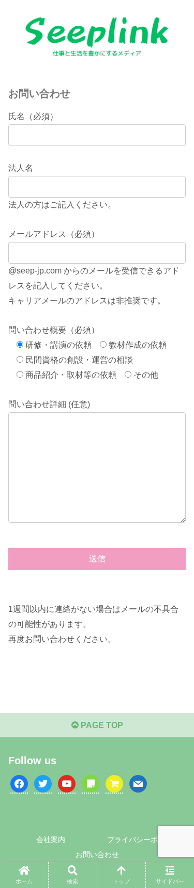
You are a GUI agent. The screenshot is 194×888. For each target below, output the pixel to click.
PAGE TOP (101, 725)
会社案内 (50, 839)
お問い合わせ (97, 854)
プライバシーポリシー (143, 839)
